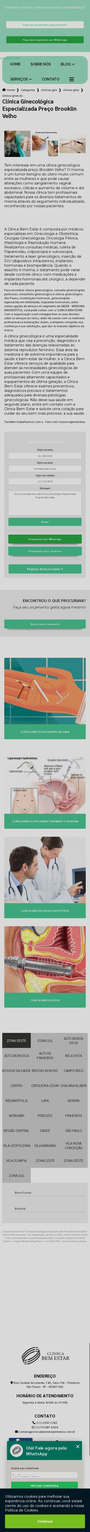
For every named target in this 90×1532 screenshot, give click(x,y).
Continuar (45, 1521)
